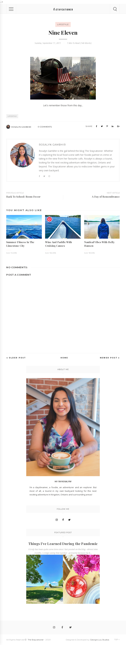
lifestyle (63, 24)
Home (64, 358)
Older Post (17, 358)
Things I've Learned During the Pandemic (63, 543)
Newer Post (108, 358)
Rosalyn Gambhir (21, 127)
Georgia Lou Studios (99, 639)
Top (116, 639)
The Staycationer (36, 639)
